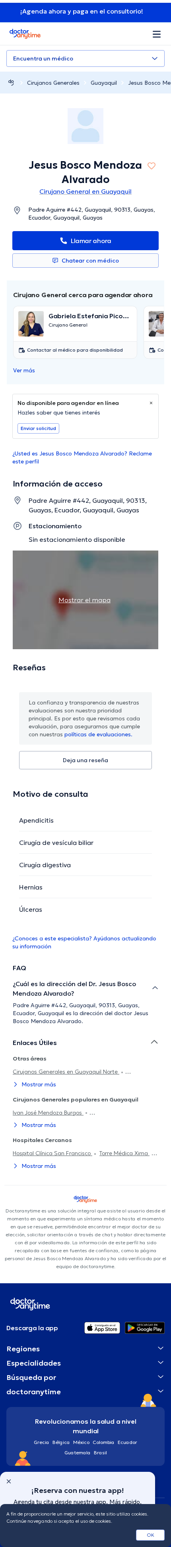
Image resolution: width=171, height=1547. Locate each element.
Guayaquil (104, 82)
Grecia (41, 1442)
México (81, 1442)
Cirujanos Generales (53, 82)
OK (150, 1535)
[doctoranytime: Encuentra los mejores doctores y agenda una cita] (11, 82)
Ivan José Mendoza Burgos (48, 1112)
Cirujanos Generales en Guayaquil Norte (66, 1071)
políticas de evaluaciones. (98, 734)
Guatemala (77, 1453)
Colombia (104, 1442)
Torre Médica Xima (124, 1153)
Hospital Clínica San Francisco (52, 1153)
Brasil (100, 1453)
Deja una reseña (85, 760)
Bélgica (61, 1442)
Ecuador (127, 1442)
